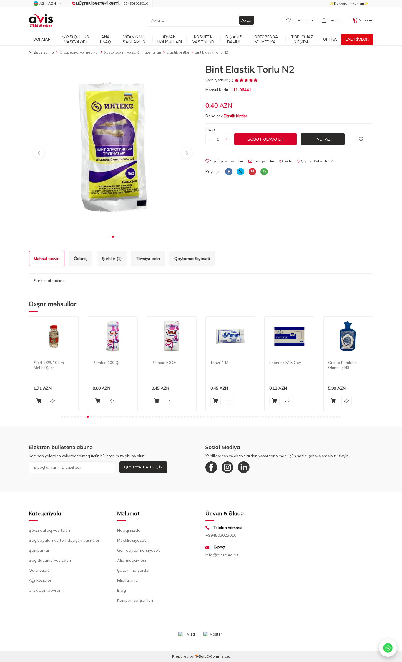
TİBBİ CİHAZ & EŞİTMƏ (302, 39)
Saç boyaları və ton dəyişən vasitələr (64, 540)
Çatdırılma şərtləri (134, 570)
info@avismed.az (222, 555)
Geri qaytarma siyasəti (138, 550)
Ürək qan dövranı (45, 590)
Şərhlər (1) (112, 258)
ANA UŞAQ (105, 39)
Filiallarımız (127, 580)
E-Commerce (218, 656)
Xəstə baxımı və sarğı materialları (132, 52)
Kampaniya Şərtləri (135, 600)
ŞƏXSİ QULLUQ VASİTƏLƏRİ (75, 39)
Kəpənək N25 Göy (285, 362)
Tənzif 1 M (219, 362)
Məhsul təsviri (46, 258)
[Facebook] (211, 467)
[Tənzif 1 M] (230, 336)
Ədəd (210, 130)
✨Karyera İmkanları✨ (349, 3)
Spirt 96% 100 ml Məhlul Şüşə (49, 365)
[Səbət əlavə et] (39, 401)
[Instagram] (227, 467)
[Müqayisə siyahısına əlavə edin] (52, 401)
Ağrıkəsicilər (40, 580)
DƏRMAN (42, 39)
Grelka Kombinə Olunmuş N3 (342, 365)
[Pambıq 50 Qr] (171, 336)
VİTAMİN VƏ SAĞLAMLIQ (134, 39)
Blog (121, 590)
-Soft (201, 656)
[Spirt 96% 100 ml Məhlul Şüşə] (53, 336)
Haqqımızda (129, 530)
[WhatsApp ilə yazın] (388, 648)
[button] (113, 237)
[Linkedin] (244, 467)
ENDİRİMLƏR (357, 39)
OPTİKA (330, 39)
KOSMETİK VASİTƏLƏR (203, 39)
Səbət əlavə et (265, 139)
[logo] (41, 20)
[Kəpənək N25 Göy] (289, 336)
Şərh (209, 80)
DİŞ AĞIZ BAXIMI (233, 39)
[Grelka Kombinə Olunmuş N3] (348, 336)
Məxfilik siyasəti (132, 540)
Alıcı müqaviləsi (131, 560)
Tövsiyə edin (263, 161)
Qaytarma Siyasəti (192, 258)
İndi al (322, 139)
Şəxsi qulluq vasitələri (49, 530)
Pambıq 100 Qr (106, 362)
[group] (113, 147)
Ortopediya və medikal (79, 52)
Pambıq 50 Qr (164, 362)
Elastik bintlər (178, 52)
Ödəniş (80, 258)
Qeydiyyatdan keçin (143, 467)
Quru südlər (40, 570)
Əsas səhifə (44, 52)
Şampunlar (39, 550)
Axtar (246, 20)
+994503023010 (220, 535)
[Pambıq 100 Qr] (112, 336)
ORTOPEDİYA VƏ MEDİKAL (266, 39)
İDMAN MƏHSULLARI (169, 39)
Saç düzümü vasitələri (50, 560)
